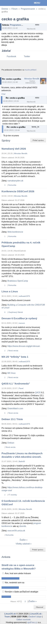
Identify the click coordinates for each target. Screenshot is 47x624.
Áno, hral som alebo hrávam (17, 573)
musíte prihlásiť (30, 70)
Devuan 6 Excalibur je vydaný (19, 318)
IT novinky (12, 495)
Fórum (14, 9)
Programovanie (28, 9)
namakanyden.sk (15, 181)
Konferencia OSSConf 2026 (18, 191)
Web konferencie (15, 232)
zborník (22, 526)
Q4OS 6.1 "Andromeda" (16, 383)
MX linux (11, 373)
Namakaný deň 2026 (14, 148)
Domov (5, 9)
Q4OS (38, 392)
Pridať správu (38, 140)
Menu (37, 3)
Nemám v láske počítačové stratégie (21, 592)
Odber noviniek (23, 619)
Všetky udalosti (23, 544)
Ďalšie (23, 540)
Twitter (27, 56)
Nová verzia (13, 351)
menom (22, 323)
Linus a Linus (10, 291)
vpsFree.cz (32, 622)
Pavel (21, 388)
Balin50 (22, 461)
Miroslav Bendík (31, 79)
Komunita (12, 185)
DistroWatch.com (15, 408)
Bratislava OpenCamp (17, 281)
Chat (3, 94)
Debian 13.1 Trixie (12, 419)
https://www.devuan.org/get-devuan (23, 346)
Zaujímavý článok (15, 312)
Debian (10, 443)
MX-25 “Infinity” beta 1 (15, 356)
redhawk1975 (24, 296)
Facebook (11, 56)
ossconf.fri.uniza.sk (16, 530)
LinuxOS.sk (10, 3)
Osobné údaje (35, 616)
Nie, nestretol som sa (14, 582)
